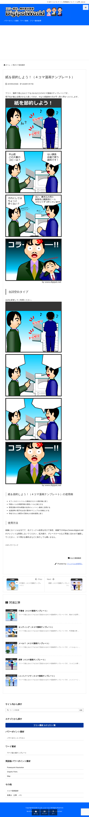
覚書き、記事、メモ (14, 795)
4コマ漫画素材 (20, 65)
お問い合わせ (81, 2)
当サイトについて (54, 2)
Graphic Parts (12, 772)
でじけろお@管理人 (75, 564)
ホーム (8, 65)
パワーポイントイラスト (16, 738)
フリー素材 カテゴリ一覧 (44, 725)
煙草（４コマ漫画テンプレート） (32, 659)
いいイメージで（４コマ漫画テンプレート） (37, 676)
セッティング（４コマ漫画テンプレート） (36, 627)
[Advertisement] (44, 42)
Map (8, 776)
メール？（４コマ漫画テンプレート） (34, 643)
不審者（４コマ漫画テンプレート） (33, 611)
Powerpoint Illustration (15, 767)
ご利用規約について (68, 2)
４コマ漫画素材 (12, 791)
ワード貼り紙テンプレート (17, 753)
